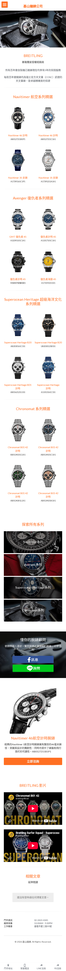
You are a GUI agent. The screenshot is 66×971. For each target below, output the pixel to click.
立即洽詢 (33, 761)
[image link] (33, 659)
